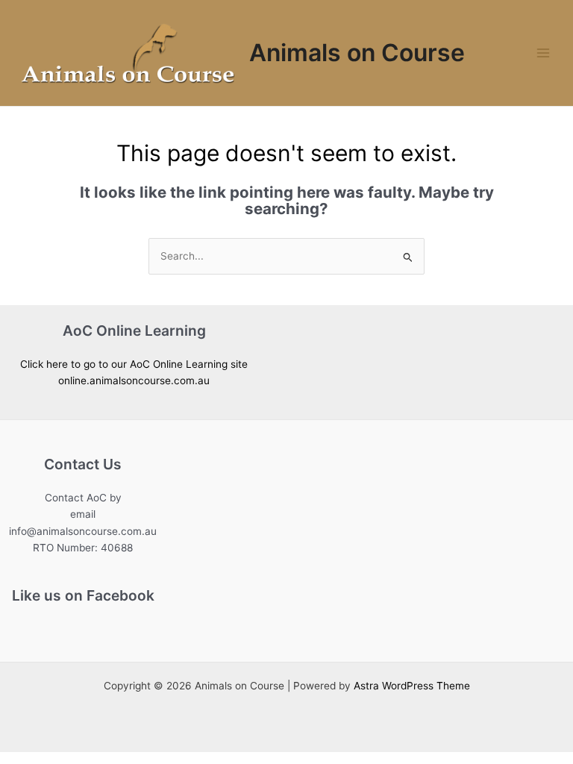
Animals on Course (357, 52)
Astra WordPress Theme (412, 686)
